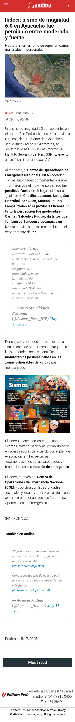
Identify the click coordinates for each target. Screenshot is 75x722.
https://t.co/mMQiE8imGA (29, 566)
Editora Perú (19, 710)
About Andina (36, 710)
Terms (51, 710)
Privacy (61, 710)
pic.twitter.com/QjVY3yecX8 (31, 590)
